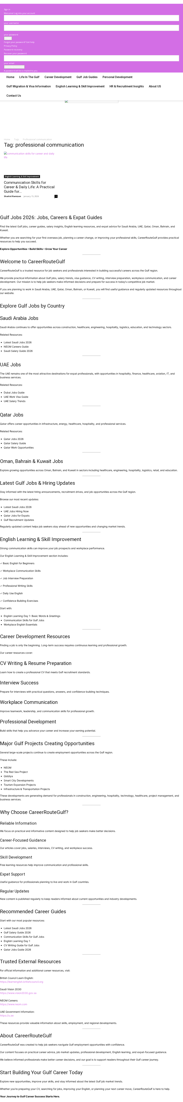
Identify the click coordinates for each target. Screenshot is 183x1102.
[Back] (5, 5)
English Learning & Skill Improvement (80, 86)
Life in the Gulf (29, 77)
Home (10, 77)
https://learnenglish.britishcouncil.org (21, 981)
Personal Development (117, 77)
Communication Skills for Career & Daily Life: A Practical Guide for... (29, 187)
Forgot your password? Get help (19, 42)
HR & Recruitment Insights (127, 86)
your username (11, 23)
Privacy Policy (10, 45)
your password (11, 34)
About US (155, 86)
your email (9, 63)
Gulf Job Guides (87, 77)
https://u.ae (7, 1015)
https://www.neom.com (13, 1004)
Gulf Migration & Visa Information (28, 86)
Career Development (57, 77)
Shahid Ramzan (12, 196)
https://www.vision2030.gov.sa (18, 992)
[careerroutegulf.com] (91, 117)
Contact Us (13, 95)
